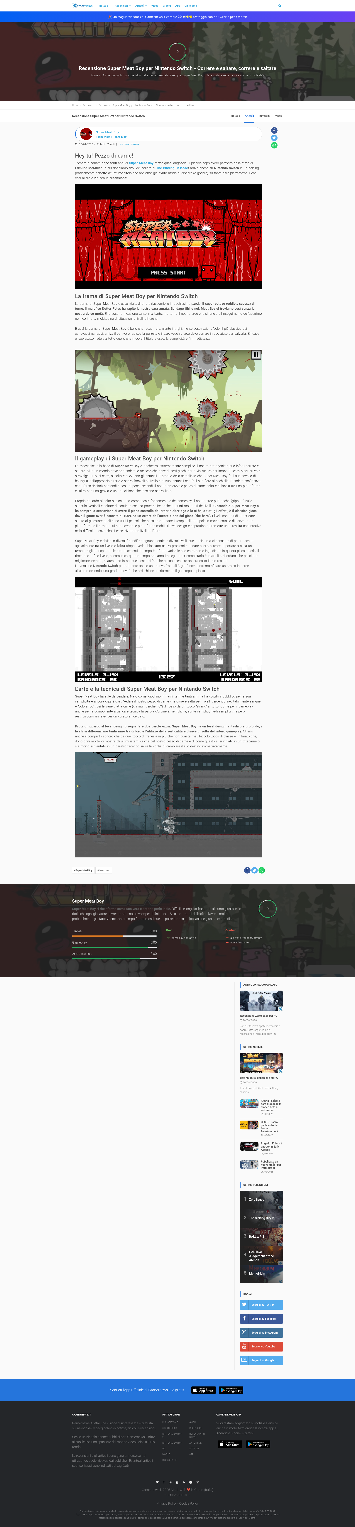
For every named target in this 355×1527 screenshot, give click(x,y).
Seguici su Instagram (264, 1332)
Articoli (139, 5)
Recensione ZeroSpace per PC (259, 1015)
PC (163, 1448)
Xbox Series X (169, 1428)
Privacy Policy (167, 1503)
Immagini (264, 115)
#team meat (103, 870)
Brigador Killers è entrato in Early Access (271, 1146)
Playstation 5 (170, 1422)
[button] (247, 870)
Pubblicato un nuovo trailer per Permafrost (271, 1165)
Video (154, 5)
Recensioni (122, 5)
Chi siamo (191, 5)
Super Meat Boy (141, 163)
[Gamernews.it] (82, 5)
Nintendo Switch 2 (172, 1435)
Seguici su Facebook (264, 1318)
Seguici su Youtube (263, 1346)
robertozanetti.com (177, 1495)
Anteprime (195, 1443)
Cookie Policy (189, 1503)
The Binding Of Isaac (172, 168)
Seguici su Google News (266, 1360)
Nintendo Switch (129, 144)
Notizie (103, 5)
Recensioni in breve (197, 1435)
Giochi (167, 5)
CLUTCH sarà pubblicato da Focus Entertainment (269, 1126)
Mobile (166, 1454)
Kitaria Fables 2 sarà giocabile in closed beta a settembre (271, 1105)
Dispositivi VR (169, 1460)
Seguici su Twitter (262, 1304)
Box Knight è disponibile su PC (259, 1078)
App (177, 5)
